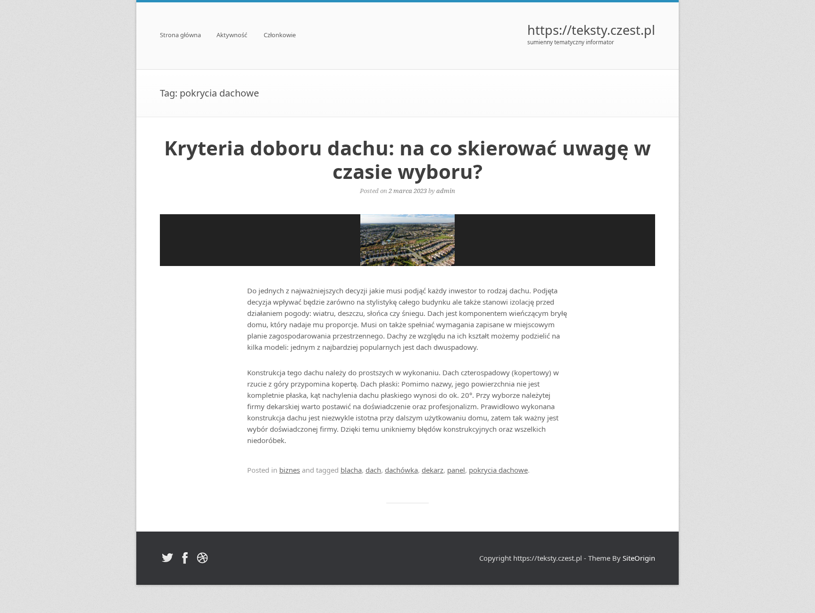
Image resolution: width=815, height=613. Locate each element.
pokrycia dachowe (498, 470)
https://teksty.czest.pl (591, 30)
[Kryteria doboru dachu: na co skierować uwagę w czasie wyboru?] (407, 240)
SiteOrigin (639, 558)
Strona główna (180, 35)
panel (456, 470)
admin (445, 190)
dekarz (432, 470)
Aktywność (231, 35)
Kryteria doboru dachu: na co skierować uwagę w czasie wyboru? (407, 159)
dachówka (401, 470)
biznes (289, 470)
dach (373, 470)
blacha (351, 470)
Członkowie (280, 35)
